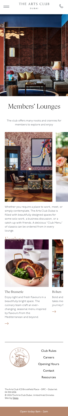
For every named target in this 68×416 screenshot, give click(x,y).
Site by (11, 398)
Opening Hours (48, 364)
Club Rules (48, 351)
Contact (48, 371)
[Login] (63, 411)
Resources (49, 377)
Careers (48, 357)
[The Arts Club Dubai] (34, 6)
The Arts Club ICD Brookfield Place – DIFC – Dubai (29, 389)
